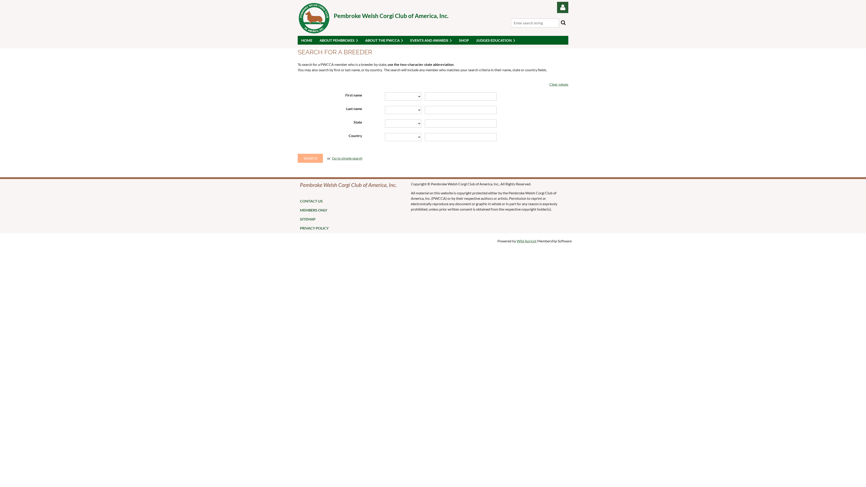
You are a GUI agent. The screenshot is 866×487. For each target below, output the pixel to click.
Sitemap (308, 219)
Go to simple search (347, 158)
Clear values (558, 84)
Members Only (313, 210)
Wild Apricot (527, 241)
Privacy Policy (314, 228)
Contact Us (311, 201)
